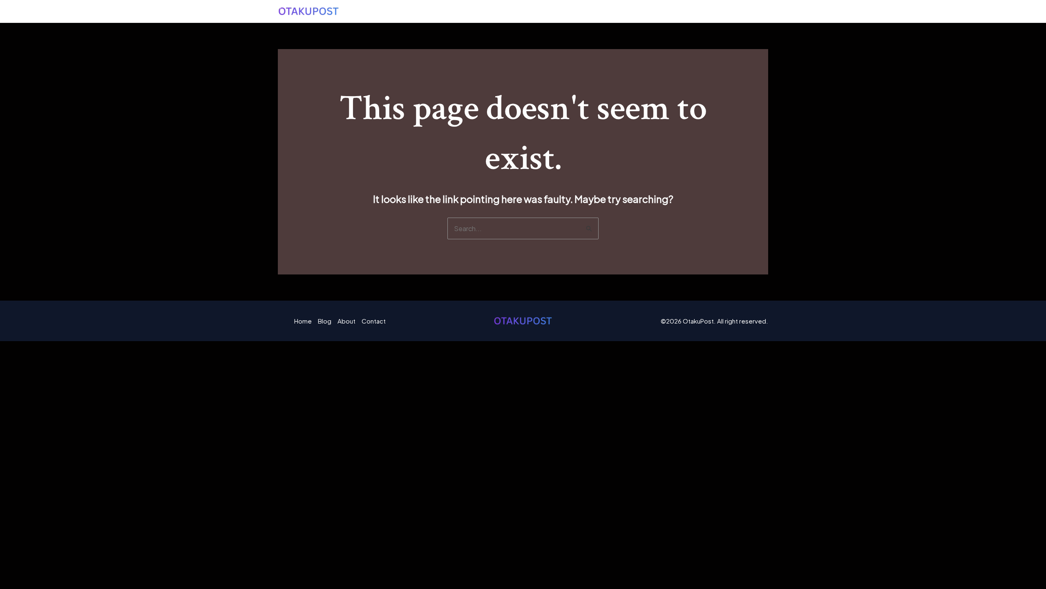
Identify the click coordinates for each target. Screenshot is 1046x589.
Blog (670, 11)
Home (637, 11)
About (704, 11)
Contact (745, 11)
